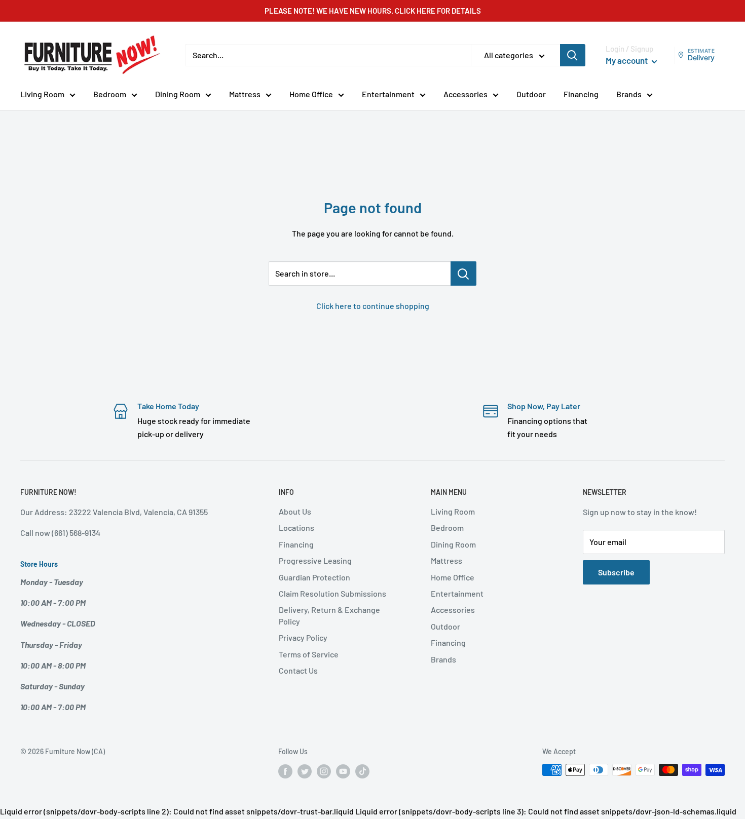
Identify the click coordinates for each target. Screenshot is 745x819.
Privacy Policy (303, 637)
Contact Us (298, 670)
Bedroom (109, 94)
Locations (296, 527)
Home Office (311, 94)
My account (627, 60)
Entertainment (388, 94)
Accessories (465, 94)
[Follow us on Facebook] (285, 771)
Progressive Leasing (315, 560)
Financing (581, 94)
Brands (629, 94)
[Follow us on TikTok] (362, 771)
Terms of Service (309, 654)
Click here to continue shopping (372, 305)
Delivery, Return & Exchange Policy (329, 615)
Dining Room (177, 94)
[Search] (572, 55)
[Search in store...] (463, 273)
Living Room (42, 94)
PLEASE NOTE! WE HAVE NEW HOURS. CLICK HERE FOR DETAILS (373, 10)
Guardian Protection (314, 577)
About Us (295, 511)
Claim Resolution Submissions (332, 593)
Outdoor (531, 94)
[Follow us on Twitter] (304, 771)
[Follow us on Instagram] (324, 771)
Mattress (244, 94)
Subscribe (616, 572)
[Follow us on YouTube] (343, 771)
